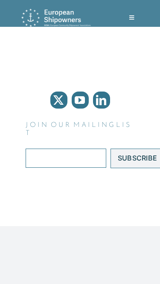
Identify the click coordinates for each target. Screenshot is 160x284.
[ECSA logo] (57, 12)
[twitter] (58, 100)
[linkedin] (101, 100)
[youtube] (80, 100)
